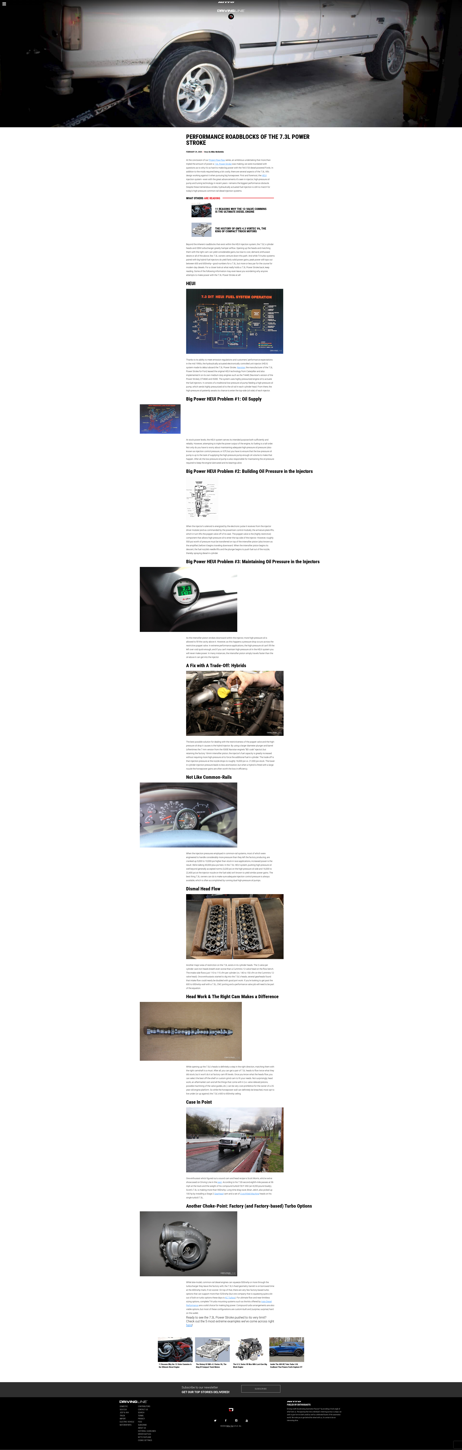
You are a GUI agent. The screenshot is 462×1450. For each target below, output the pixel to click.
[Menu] (4, 4)
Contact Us (143, 1409)
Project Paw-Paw (217, 160)
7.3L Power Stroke (223, 163)
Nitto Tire (229, 1426)
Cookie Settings (145, 1440)
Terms (140, 1415)
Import (123, 1418)
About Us (142, 1428)
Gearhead (218, 1193)
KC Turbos (230, 1297)
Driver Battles (144, 1434)
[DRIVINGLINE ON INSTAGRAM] (236, 1420)
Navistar (241, 367)
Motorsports (125, 1425)
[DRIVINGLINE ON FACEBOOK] (225, 1420)
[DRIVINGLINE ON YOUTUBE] (247, 1420)
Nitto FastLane (144, 1437)
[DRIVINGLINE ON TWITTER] (215, 1420)
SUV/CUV (123, 1409)
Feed (140, 1421)
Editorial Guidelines (147, 1431)
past (220, 1182)
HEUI (264, 175)
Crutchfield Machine (249, 1193)
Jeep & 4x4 (124, 1412)
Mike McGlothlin (217, 151)
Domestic (124, 1406)
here (189, 1325)
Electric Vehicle (127, 1421)
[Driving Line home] (231, 12)
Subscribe (261, 1388)
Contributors (144, 1406)
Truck (122, 1415)
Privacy (141, 1418)
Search (141, 1412)
